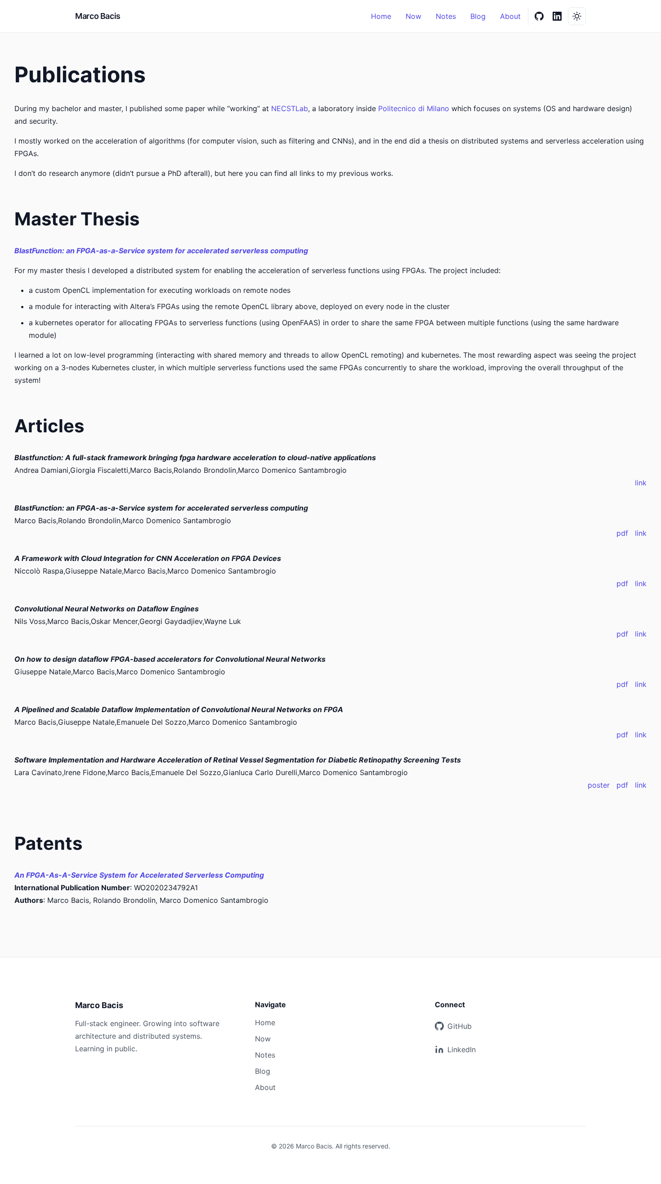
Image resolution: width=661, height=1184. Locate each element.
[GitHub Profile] (539, 16)
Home (381, 16)
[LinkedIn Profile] (557, 16)
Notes (446, 16)
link (641, 482)
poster (600, 784)
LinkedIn (461, 1049)
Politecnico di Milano (413, 108)
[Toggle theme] (577, 16)
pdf (623, 533)
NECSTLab (289, 108)
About (510, 16)
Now (413, 16)
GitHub (459, 1026)
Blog (478, 16)
